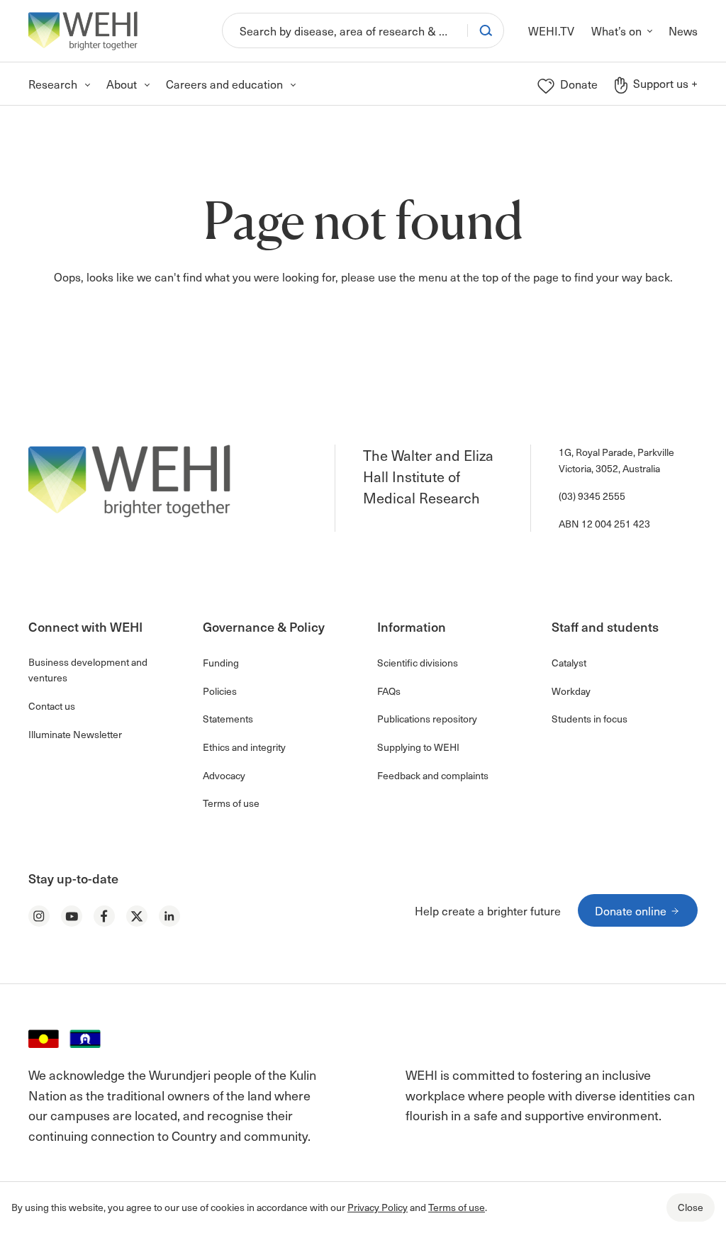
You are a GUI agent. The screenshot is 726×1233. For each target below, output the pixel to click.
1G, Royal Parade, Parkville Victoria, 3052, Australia (616, 460)
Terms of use (456, 1207)
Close (690, 1207)
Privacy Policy (377, 1207)
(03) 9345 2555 (592, 496)
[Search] (485, 30)
